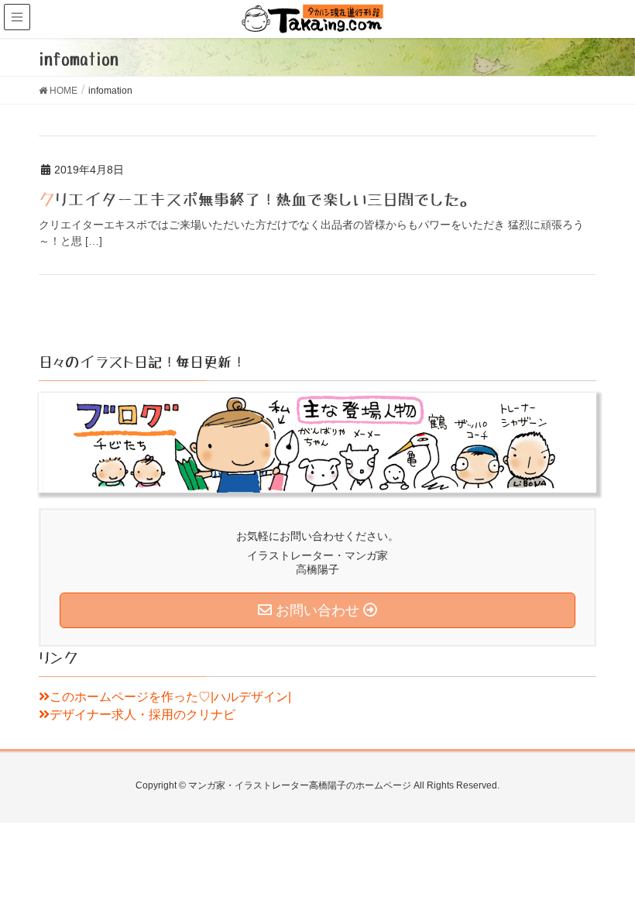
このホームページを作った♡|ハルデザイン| (170, 696)
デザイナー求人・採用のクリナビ (142, 714)
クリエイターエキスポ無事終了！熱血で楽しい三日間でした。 (257, 200)
